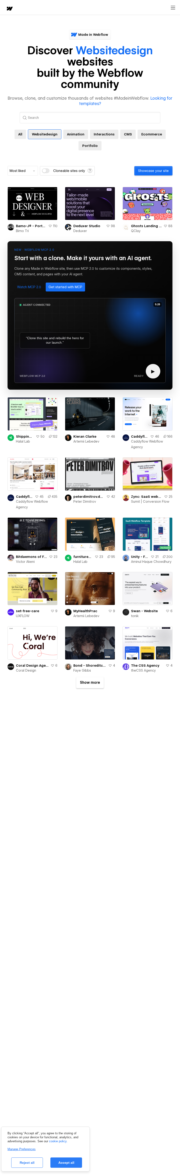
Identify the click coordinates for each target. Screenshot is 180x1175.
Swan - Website (144, 611)
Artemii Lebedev (86, 441)
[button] (29, 287)
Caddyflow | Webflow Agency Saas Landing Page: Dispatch (139, 436)
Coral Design (26, 670)
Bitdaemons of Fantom (31, 557)
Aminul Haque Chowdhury (151, 562)
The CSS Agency (145, 665)
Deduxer (80, 231)
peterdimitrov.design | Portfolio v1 (88, 496)
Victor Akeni (25, 562)
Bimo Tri (22, 231)
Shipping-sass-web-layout (25, 436)
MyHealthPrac (85, 611)
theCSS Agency (143, 670)
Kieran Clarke (84, 436)
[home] (9, 9)
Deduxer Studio (86, 226)
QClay (136, 231)
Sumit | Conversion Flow (150, 501)
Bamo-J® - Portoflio (31, 226)
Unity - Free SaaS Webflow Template (140, 557)
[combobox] (23, 171)
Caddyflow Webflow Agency (147, 444)
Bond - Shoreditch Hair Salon (89, 665)
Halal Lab (23, 441)
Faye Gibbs (82, 670)
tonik (135, 616)
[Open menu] (173, 8)
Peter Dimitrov (84, 501)
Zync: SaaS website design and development (146, 496)
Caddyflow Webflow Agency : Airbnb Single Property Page (24, 496)
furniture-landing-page (83, 557)
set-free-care (27, 611)
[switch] (45, 170)
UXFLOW (23, 616)
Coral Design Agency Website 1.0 (32, 665)
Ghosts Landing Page (146, 226)
